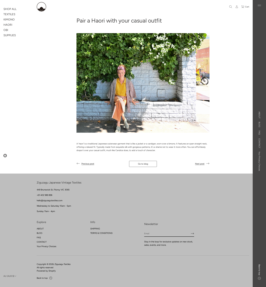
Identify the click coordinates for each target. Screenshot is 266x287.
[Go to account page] (237, 7)
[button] (231, 7)
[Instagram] (5, 156)
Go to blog (143, 164)
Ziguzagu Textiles (63, 264)
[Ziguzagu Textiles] (41, 6)
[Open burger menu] (259, 5)
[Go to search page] (231, 7)
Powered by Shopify (46, 271)
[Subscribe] (192, 233)
